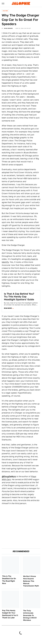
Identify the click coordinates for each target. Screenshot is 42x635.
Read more (8, 308)
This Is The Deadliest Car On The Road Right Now (9, 579)
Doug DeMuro (8, 28)
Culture (5, 10)
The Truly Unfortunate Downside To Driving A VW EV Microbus (30, 615)
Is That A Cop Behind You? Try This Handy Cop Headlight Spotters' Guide (19, 296)
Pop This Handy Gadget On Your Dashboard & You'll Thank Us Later (10, 614)
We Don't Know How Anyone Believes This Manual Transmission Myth (31, 581)
